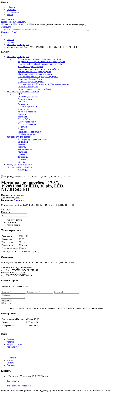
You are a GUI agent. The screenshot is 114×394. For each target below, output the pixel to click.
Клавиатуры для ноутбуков (30, 66)
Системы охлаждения (28, 86)
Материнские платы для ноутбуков (34, 71)
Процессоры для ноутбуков (31, 81)
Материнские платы (27, 149)
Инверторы (23, 109)
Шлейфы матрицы (26, 134)
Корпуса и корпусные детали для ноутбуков (38, 69)
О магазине (12, 358)
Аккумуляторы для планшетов (32, 139)
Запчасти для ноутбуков (18, 44)
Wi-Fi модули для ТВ (28, 96)
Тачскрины (23, 157)
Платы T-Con (24, 119)
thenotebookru (7, 19)
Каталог (10, 42)
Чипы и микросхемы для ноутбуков (34, 89)
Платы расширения (27, 122)
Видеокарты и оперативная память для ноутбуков (41, 61)
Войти (10, 14)
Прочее (21, 129)
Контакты (11, 360)
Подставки (23, 127)
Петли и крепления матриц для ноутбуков (38, 76)
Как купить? (12, 347)
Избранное (12, 7)
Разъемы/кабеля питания (29, 132)
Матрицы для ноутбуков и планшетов (36, 74)
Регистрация (13, 12)
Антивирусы (24, 169)
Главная (10, 39)
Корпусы (22, 147)
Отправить (6, 301)
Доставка (11, 365)
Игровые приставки (27, 107)
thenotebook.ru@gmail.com (13, 22)
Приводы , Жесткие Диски (30, 79)
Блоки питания (25, 99)
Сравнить (11, 9)
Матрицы (22, 117)
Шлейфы (22, 159)
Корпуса (22, 114)
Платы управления (27, 124)
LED (20, 94)
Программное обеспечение (19, 167)
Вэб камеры (23, 101)
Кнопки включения (27, 112)
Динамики (23, 104)
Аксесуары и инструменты (19, 164)
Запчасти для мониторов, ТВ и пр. (23, 91)
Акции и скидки (14, 344)
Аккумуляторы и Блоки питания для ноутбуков (40, 59)
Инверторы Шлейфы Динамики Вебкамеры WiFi (41, 64)
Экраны (21, 162)
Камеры (21, 144)
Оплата (10, 363)
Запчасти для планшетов (18, 137)
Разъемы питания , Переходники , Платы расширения (43, 84)
